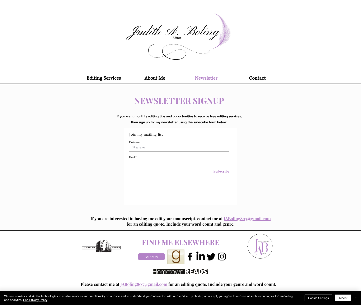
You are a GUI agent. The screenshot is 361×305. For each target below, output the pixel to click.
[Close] (355, 298)
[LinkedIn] (200, 256)
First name (134, 142)
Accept (342, 298)
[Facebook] (190, 256)
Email (132, 157)
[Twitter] (211, 256)
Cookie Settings (318, 298)
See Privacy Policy (35, 300)
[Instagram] (222, 256)
